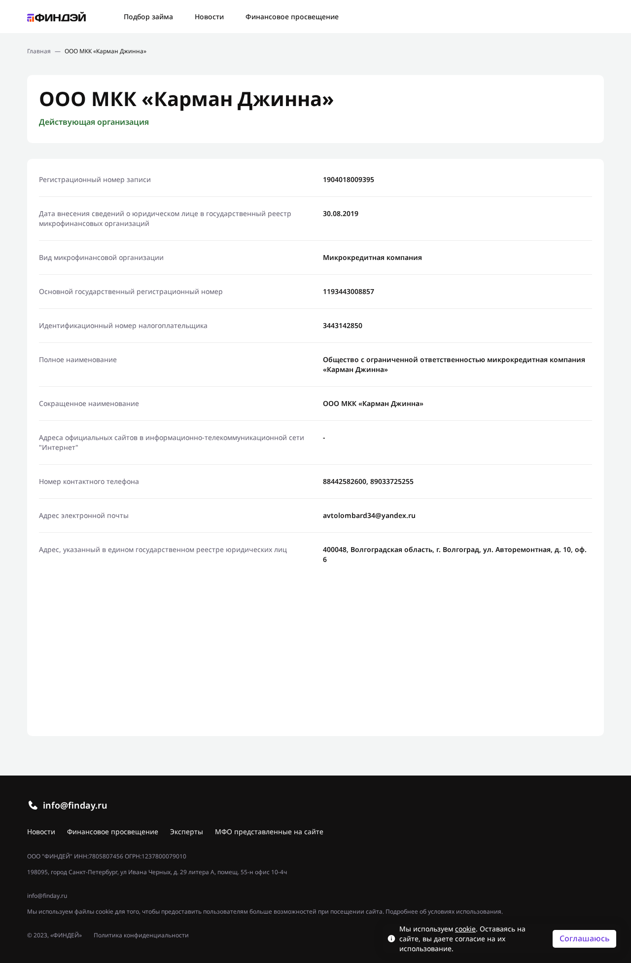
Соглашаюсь (585, 938)
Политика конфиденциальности (141, 935)
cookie (465, 928)
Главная (39, 51)
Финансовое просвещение (292, 16)
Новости (209, 16)
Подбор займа (148, 16)
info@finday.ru (75, 805)
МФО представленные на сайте (269, 831)
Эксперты (186, 831)
